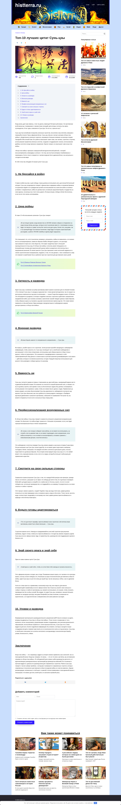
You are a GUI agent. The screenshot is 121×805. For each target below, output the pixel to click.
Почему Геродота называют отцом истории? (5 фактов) (48, 755)
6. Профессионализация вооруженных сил (33, 104)
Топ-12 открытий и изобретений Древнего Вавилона (93, 88)
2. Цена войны (24, 93)
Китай (19, 69)
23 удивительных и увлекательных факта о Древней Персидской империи (93, 197)
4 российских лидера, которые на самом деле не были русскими (72, 755)
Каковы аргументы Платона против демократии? (46, 783)
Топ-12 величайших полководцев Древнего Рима (36, 265)
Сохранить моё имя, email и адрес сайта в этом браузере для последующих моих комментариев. (41, 718)
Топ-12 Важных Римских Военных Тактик (33, 262)
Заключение (24, 118)
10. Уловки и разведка (27, 115)
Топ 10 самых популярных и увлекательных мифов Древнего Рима (93, 168)
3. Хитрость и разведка (27, 95)
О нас (87, 4)
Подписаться (93, 225)
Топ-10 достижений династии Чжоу (93, 782)
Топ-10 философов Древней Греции (32, 313)
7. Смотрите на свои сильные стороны (32, 106)
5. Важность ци (24, 101)
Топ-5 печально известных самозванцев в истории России (25, 783)
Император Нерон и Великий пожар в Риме (70, 782)
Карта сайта (101, 4)
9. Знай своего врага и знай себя (30, 112)
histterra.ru (28, 4)
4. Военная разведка (26, 98)
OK (95, 803)
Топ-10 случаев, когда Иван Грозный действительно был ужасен (96, 755)
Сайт (93, 4)
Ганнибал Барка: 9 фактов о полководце (25, 754)
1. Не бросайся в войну (27, 90)
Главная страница (20, 32)
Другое (101, 27)
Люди (94, 27)
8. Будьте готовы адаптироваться (30, 109)
